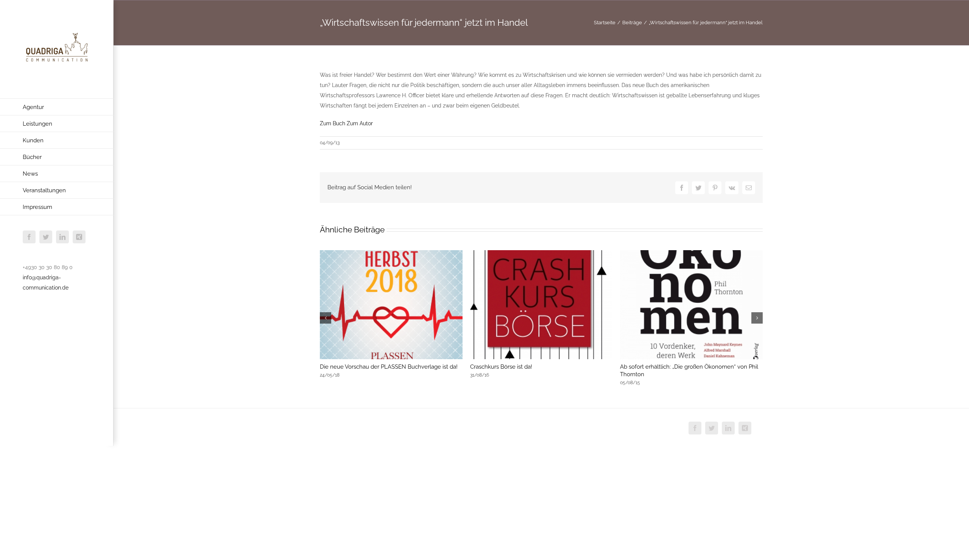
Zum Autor (360, 123)
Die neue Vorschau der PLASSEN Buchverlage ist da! (389, 366)
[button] (325, 318)
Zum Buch (333, 123)
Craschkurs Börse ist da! (501, 366)
